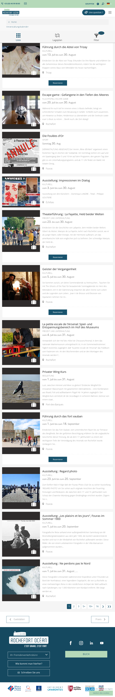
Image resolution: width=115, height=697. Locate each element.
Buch (86, 654)
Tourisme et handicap (38, 688)
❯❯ (109, 606)
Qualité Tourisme (28, 688)
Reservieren (58, 83)
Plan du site (93, 689)
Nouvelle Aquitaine (74, 688)
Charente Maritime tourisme (55, 688)
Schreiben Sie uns (30, 672)
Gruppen (89, 4)
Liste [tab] (18, 40)
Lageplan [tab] (57, 40)
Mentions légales (106, 689)
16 (97, 606)
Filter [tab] (96, 40)
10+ (91, 606)
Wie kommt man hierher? (28, 663)
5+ (84, 606)
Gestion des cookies (101, 693)
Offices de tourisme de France (14, 688)
